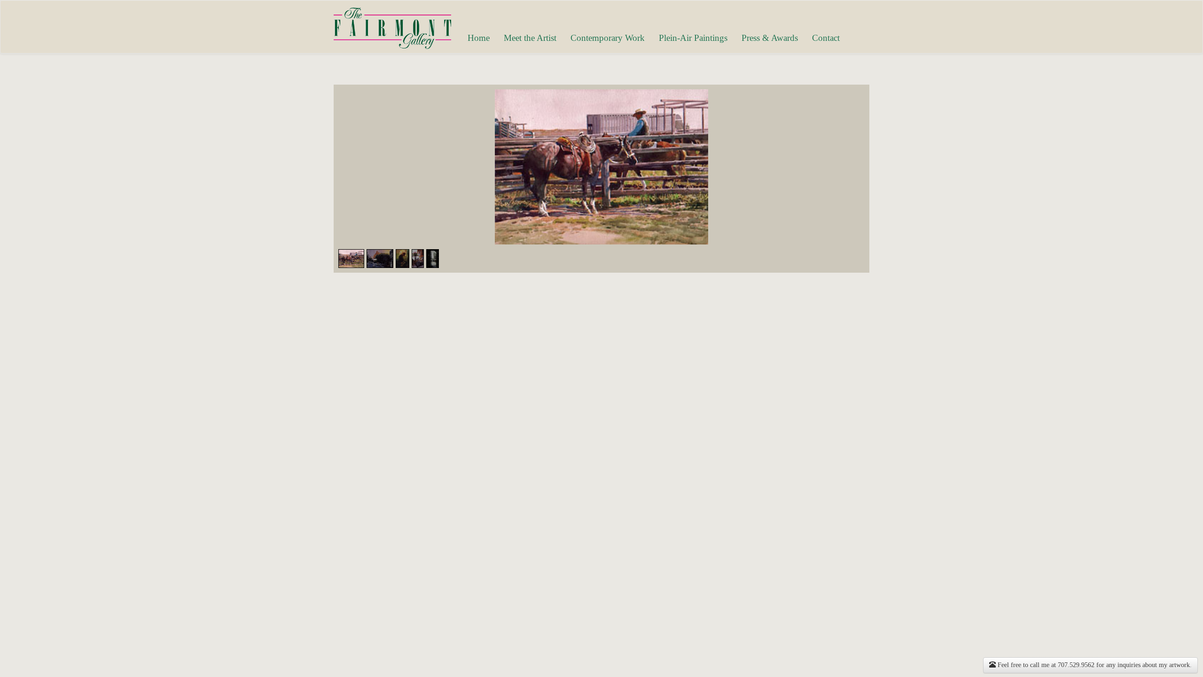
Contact (826, 38)
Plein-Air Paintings (693, 38)
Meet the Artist (530, 38)
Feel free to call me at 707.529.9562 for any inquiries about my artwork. (1094, 665)
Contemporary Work (607, 38)
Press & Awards (770, 38)
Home (479, 38)
